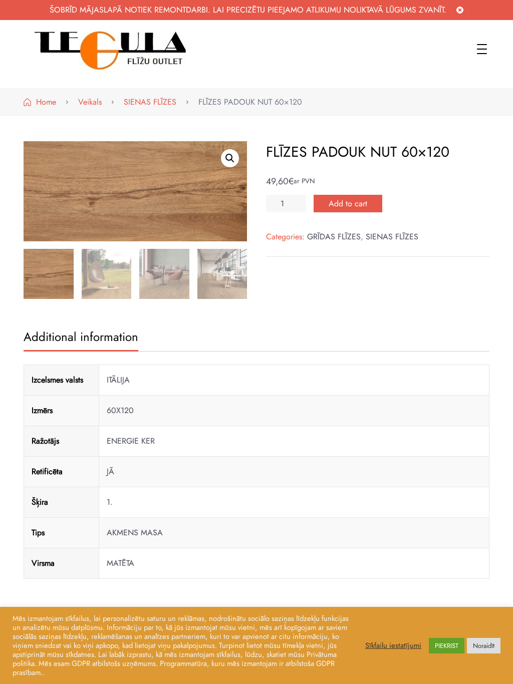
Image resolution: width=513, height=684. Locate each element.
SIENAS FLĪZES (392, 236)
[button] (230, 158)
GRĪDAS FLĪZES (334, 236)
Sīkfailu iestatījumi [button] (393, 645)
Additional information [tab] (81, 337)
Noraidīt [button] (483, 645)
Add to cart (348, 203)
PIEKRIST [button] (446, 645)
